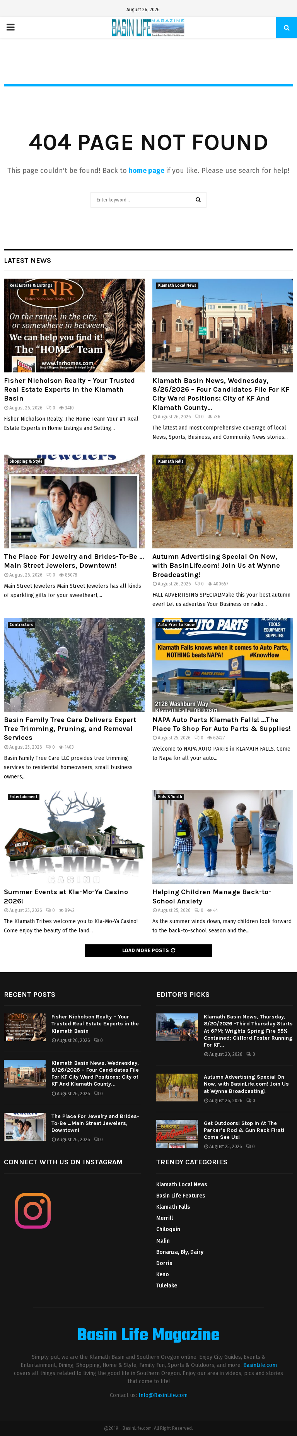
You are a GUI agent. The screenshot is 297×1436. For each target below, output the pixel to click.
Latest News (27, 260)
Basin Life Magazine (148, 1336)
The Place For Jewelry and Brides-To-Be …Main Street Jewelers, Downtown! (74, 561)
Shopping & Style (26, 461)
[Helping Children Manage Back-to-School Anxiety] (222, 837)
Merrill (164, 1218)
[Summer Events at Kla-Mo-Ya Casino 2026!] (74, 837)
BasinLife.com (260, 1365)
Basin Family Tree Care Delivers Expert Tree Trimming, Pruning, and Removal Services (70, 728)
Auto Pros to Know (176, 624)
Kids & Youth (170, 797)
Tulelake (166, 1285)
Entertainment (24, 797)
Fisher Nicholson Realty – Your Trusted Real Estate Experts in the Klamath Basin (69, 389)
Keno (162, 1274)
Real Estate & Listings (31, 285)
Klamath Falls (171, 461)
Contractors (21, 624)
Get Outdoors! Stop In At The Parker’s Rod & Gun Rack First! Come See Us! (244, 1130)
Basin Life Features (180, 1195)
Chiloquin (168, 1229)
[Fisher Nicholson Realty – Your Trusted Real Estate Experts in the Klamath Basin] (74, 325)
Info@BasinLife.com (163, 1395)
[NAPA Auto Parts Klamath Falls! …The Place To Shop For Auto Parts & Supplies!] (222, 665)
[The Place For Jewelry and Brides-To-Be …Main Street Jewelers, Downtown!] (74, 501)
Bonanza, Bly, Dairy (179, 1252)
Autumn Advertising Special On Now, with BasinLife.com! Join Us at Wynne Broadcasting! (216, 565)
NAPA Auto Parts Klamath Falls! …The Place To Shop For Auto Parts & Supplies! (221, 724)
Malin (163, 1241)
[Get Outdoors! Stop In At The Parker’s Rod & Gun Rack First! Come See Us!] (177, 1134)
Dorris (164, 1263)
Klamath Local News (177, 285)
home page (146, 170)
